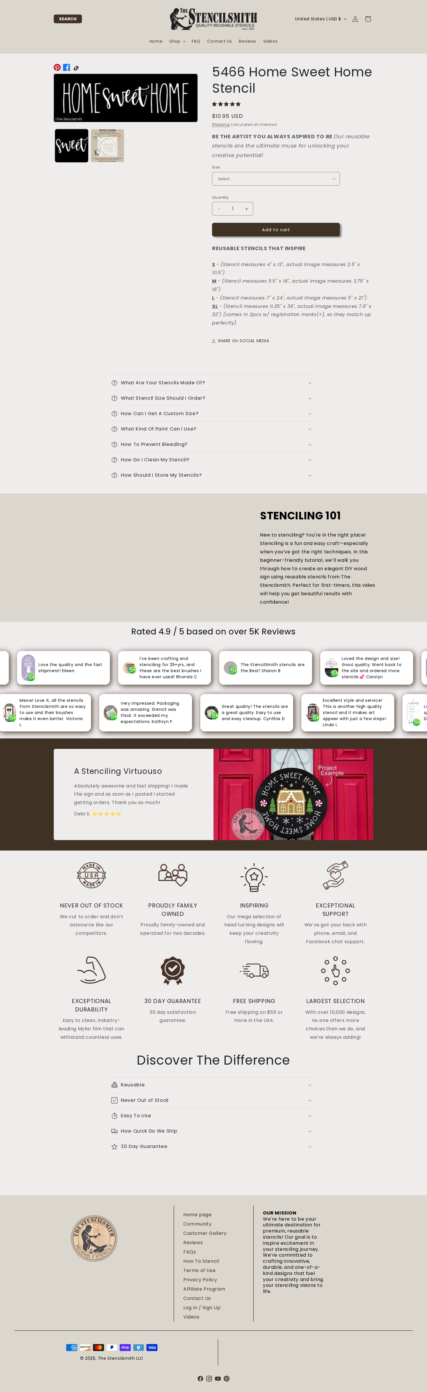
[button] (68, 19)
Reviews (193, 1242)
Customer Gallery (205, 1233)
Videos (191, 1317)
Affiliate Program (204, 1289)
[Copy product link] (75, 69)
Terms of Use (199, 1270)
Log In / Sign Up (202, 1307)
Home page (197, 1214)
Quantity (220, 197)
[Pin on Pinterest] (57, 69)
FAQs (189, 1252)
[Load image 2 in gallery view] (107, 145)
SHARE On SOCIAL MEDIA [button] (243, 341)
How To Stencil (201, 1261)
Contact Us (197, 1298)
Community (197, 1224)
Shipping (221, 124)
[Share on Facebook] (66, 69)
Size (216, 167)
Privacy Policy (200, 1279)
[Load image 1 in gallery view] (71, 145)
